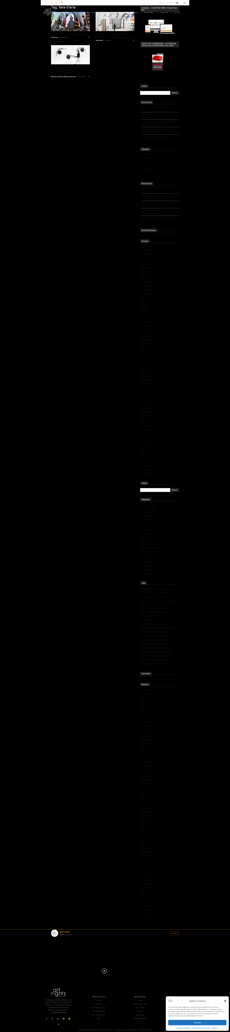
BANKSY (154, 616)
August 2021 (146, 340)
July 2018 (145, 448)
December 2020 (148, 369)
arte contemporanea (151, 600)
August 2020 (146, 383)
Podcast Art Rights (149, 566)
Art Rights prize (147, 515)
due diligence (148, 643)
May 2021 (145, 351)
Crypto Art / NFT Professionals (153, 533)
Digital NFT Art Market (150, 544)
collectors (157, 628)
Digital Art (155, 636)
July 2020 (145, 387)
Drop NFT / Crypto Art (150, 548)
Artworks (145, 526)
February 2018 (147, 466)
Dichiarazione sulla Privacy (201, 1028)
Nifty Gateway (148, 652)
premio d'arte (163, 655)
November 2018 (148, 437)
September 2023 (148, 253)
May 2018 (145, 455)
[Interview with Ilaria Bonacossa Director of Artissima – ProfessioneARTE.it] (70, 54)
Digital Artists (147, 541)
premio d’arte (148, 655)
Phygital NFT (147, 562)
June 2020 (145, 390)
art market (147, 608)
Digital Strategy (167, 640)
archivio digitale (148, 593)
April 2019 (145, 423)
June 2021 (145, 347)
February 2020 (147, 405)
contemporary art (148, 632)
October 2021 (147, 333)
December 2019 (148, 408)
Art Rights (145, 512)
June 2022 (145, 304)
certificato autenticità (153, 624)
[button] (225, 1001)
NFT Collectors (147, 559)
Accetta (197, 1022)
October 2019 (147, 412)
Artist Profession (162, 604)
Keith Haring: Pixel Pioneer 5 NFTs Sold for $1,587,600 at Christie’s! (157, 130)
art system (145, 616)
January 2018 (147, 470)
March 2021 (146, 358)
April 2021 (145, 354)
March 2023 (146, 271)
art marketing (162, 608)
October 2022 (147, 289)
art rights (149, 612)
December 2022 (148, 282)
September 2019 (148, 416)
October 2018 (147, 441)
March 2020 (146, 401)
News (151, 648)
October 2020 (147, 376)
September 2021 (148, 336)
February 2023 (147, 275)
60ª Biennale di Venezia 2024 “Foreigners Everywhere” (157, 115)
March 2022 (146, 315)
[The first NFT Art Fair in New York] (70, 21)
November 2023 (148, 250)
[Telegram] (69, 1019)
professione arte (152, 659)
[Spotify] (62, 3)
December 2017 (148, 473)
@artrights (64, 932)
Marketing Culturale (149, 555)
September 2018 (148, 444)
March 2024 (146, 246)
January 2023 (147, 279)
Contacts (215, 1028)
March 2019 (146, 426)
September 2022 (148, 293)
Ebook (144, 551)
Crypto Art (146, 530)
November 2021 (148, 329)
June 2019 (145, 419)
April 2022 (145, 311)
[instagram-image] (61, 949)
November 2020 (148, 372)
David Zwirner (146, 636)
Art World (145, 519)
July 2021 (145, 343)
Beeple (161, 616)
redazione (54, 37)
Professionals (147, 569)
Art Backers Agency (149, 505)
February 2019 (147, 430)
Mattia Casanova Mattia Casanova (63, 76)
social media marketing (150, 664)
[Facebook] (46, 3)
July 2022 (145, 300)
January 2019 (147, 434)
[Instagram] (51, 3)
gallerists (173, 644)
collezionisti (169, 627)
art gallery (145, 604)
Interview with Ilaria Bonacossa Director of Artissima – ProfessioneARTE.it (68, 70)
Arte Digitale (168, 600)
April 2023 (145, 268)
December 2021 (148, 325)
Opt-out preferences (184, 1028)
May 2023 (145, 264)
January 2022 (147, 322)
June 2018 (145, 452)
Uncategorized (147, 573)
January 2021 (147, 365)
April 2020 (145, 397)
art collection (161, 593)
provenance (168, 660)
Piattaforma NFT (163, 651)
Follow (174, 933)
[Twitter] (58, 1024)
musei (145, 648)
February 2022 (147, 318)
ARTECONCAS (160, 597)
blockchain (147, 620)
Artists (144, 523)
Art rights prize (166, 612)
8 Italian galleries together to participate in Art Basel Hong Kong (115, 36)
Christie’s (147, 627)
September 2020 (148, 379)
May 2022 (145, 307)
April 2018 (145, 459)
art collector (147, 597)
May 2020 (145, 394)
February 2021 (147, 361)
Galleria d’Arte (162, 643)
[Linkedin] (56, 3)
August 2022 (146, 297)
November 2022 (148, 286)
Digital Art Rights (149, 640)
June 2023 (145, 261)
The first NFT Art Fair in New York (70, 34)
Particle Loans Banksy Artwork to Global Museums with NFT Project (157, 138)
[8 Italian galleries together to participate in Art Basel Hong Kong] (115, 21)
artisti (153, 604)
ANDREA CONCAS (155, 589)
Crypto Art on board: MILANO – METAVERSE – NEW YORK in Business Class (159, 123)
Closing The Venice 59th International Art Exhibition (157, 108)
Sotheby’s (164, 663)
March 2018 (146, 462)
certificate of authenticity (163, 620)
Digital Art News (148, 537)
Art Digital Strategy (149, 508)
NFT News (160, 648)
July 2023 (145, 257)
